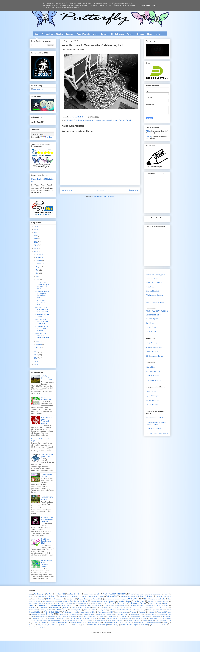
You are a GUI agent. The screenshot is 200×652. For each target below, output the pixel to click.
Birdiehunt (52, 596)
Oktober (39, 260)
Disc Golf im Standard (153, 429)
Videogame (32, 624)
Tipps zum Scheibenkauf (154, 347)
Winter (84, 624)
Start (36, 34)
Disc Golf (70, 120)
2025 (36, 229)
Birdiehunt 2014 (64, 596)
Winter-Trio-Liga (114, 624)
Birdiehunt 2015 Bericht (127, 596)
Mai (37, 276)
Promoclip (142, 612)
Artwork (131, 594)
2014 (36, 361)
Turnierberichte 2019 (125, 622)
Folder (104, 603)
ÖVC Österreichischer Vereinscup (137, 607)
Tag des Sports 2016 (139, 618)
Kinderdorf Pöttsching (136, 605)
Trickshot (52, 622)
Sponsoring (51, 618)
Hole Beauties (83, 605)
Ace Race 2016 (60, 594)
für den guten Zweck (136, 603)
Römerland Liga (121, 614)
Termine (130, 34)
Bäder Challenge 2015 (155, 594)
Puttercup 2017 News (164, 612)
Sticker (94, 618)
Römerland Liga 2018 (136, 614)
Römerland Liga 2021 (41, 616)
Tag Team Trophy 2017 (116, 620)
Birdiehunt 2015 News (145, 596)
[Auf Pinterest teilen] (98, 117)
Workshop (144, 625)
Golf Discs (157, 603)
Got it (155, 5)
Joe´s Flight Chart (152, 404)
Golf (150, 603)
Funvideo (121, 603)
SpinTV (43, 618)
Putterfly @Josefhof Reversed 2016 (46, 378)
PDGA (148, 131)
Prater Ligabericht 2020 (105, 612)
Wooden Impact (152, 319)
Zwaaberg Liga (40, 627)
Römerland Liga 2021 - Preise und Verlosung (47, 519)
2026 (36, 226)
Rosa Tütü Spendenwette (87, 616)
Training (43, 622)
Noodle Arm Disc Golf (153, 380)
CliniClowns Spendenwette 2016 (46, 541)
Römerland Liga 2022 (55, 616)
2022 (36, 239)
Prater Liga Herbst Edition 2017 (119, 610)
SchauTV (102, 616)
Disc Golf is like (62, 601)
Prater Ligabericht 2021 (121, 612)
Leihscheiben (43, 607)
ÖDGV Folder (103, 607)
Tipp (169, 620)
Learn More (145, 5)
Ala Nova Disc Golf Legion (52, 34)
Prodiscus (133, 612)
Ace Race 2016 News (74, 594)
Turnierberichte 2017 (94, 622)
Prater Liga (61, 610)
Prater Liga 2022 (89, 610)
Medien (65, 607)
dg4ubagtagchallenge (119, 599)
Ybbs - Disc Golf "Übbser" (155, 303)
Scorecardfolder (135, 616)
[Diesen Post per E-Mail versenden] (89, 117)
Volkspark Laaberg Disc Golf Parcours (48, 624)
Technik (151, 620)
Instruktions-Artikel (152, 351)
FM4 (99, 603)
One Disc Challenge (115, 607)
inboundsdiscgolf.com (153, 400)
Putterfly (128, 120)
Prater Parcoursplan (46, 398)
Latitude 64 (32, 607)
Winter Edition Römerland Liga (98, 624)
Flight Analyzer (151, 391)
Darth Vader (107, 599)
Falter (93, 603)
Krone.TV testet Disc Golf (154, 418)
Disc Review (151, 601)
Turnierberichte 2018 (110, 622)
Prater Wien (150, 287)
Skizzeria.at (167, 616)
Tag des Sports (112, 618)
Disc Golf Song (138, 601)
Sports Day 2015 (61, 618)
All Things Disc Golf (153, 371)
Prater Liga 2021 (76, 610)
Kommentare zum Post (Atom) (104, 196)
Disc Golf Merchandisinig (78, 601)
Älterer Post (134, 190)
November (40, 257)
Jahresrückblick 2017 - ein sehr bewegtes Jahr (41, 309)
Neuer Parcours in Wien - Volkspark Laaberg (47, 563)
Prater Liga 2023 (102, 610)
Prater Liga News (138, 610)
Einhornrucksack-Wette (80, 603)
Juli (37, 270)
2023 (36, 236)
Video (165, 623)
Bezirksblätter (42, 596)
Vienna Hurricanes (153, 315)
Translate (48, 137)
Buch (33, 599)
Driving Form (59, 603)
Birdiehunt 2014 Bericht (79, 596)
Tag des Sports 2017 (154, 618)
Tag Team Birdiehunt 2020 (55, 620)
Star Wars (87, 618)
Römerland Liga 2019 (151, 614)
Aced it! (97, 594)
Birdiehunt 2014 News (96, 596)
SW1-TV (101, 618)
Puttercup (151, 612)
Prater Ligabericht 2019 (87, 612)
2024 (36, 232)
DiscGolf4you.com (162, 601)
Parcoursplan (33, 610)
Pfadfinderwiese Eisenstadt (154, 295)
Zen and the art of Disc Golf (158, 624)
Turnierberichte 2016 (78, 622)
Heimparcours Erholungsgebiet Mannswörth (99, 120)
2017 (36, 352)
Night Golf (88, 607)
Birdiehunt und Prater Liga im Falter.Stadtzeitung (156, 423)
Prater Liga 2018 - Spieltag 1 (42, 315)
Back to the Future (141, 594)
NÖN (95, 607)
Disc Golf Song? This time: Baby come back (41, 321)
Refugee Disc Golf (88, 614)
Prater (51, 610)
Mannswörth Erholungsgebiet (155, 275)
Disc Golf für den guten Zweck (47, 455)
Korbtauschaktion (161, 605)
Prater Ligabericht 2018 (70, 612)
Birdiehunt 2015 (111, 596)
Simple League (156, 616)
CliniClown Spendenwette (54, 599)
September (40, 264)
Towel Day (35, 622)
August (38, 267)
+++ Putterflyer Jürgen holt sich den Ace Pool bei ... (42, 285)
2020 (36, 245)
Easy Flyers (150, 323)
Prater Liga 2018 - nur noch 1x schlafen (42, 328)
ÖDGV (148, 136)
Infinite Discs (150, 367)
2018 (36, 251)
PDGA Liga (44, 610)
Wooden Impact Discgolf (129, 625)
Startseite (101, 190)
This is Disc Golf (161, 620)
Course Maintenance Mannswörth (89, 599)
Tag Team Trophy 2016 (100, 620)
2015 (36, 358)
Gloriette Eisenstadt (152, 291)
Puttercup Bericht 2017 (37, 614)
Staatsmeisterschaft (75, 618)
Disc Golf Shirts (124, 601)
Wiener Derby (77, 624)
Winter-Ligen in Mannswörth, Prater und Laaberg (46, 420)
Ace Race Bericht (88, 594)
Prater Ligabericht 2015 (155, 610)
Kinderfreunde (150, 605)
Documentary (49, 603)
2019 (36, 248)
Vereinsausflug (138, 622)
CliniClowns (71, 599)
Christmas (40, 599)
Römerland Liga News (70, 616)
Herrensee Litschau (152, 279)
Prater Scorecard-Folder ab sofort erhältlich (47, 498)
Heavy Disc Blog (151, 343)
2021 (36, 242)
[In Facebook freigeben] (96, 117)
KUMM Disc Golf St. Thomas (156, 283)
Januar (38, 348)
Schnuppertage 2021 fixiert (46, 475)
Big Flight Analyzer (152, 396)
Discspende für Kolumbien (36, 603)
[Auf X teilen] (93, 117)
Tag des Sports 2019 (39, 620)
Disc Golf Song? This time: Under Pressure (42, 335)
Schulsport (123, 616)
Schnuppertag (111, 616)
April (38, 279)
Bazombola (32, 596)
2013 (36, 364)
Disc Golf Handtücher (49, 601)
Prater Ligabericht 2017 (52, 612)
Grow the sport (79, 120)
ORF (124, 607)
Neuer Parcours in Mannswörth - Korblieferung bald (42, 294)
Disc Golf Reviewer (152, 376)
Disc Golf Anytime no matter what (154, 599)
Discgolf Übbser (151, 327)
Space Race (36, 618)
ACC (30, 594)
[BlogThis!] (91, 117)
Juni (37, 273)
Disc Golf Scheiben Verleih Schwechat (103, 601)
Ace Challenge (39, 594)
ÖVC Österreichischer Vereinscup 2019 (158, 607)
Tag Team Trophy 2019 (133, 620)
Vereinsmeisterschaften (153, 622)
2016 (36, 355)
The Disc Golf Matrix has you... (40, 302)
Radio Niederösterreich (75, 614)
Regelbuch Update (100, 614)
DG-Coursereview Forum (154, 356)
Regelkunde (110, 614)
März (38, 341)
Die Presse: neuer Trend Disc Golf (157, 433)
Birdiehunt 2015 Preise (163, 596)
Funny (111, 603)
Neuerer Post (66, 190)
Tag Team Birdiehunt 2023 (71, 620)
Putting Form (62, 614)
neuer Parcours (120, 120)
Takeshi (145, 620)
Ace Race (49, 594)
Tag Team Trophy (85, 620)
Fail (89, 603)
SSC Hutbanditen (151, 332)
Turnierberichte (62, 623)
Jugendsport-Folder (122, 605)
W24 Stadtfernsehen (65, 624)
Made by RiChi (55, 607)
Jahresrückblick (109, 605)
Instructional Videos (95, 605)
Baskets (166, 594)
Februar (39, 344)
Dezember (40, 254)
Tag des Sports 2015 (125, 618)
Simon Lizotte (145, 616)
